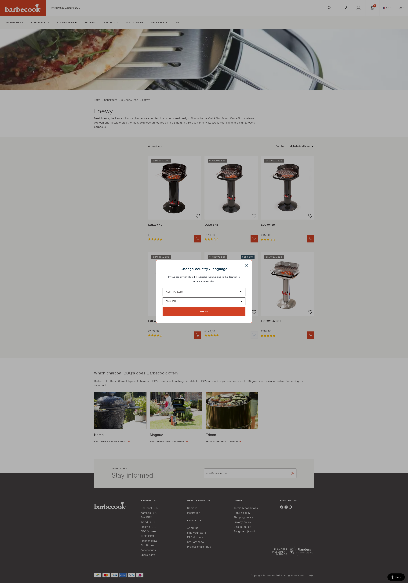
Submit (204, 311)
